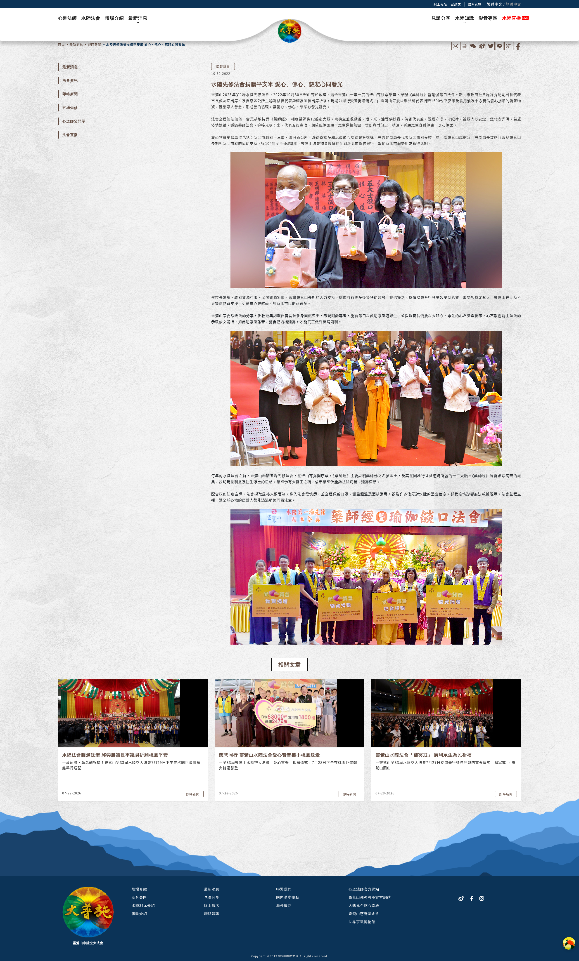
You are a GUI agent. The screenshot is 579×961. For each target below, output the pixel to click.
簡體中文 (513, 4)
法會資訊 (70, 80)
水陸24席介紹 (143, 905)
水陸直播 (511, 18)
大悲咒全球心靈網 (364, 905)
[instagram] (481, 898)
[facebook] (471, 898)
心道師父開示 (73, 121)
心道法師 (67, 18)
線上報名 (440, 4)
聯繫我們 (284, 889)
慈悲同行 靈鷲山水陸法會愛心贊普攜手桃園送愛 (269, 754)
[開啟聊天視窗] (569, 943)
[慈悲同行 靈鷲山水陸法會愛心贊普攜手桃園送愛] (276, 713)
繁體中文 (494, 4)
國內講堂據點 (287, 897)
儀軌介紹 (139, 914)
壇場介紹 (114, 18)
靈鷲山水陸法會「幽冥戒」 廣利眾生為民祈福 (423, 754)
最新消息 (137, 18)
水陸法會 (90, 18)
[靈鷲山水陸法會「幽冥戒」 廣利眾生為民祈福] (432, 713)
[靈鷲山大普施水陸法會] (289, 31)
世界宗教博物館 (362, 922)
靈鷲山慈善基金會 (364, 914)
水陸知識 (464, 18)
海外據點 (284, 905)
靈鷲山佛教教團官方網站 (370, 897)
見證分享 (441, 18)
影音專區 (488, 18)
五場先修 (70, 108)
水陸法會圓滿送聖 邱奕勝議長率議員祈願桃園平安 (115, 754)
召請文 (456, 4)
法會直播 (70, 135)
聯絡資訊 (211, 914)
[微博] (461, 898)
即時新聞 (70, 94)
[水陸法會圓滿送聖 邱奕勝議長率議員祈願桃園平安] (119, 713)
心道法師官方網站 (364, 889)
